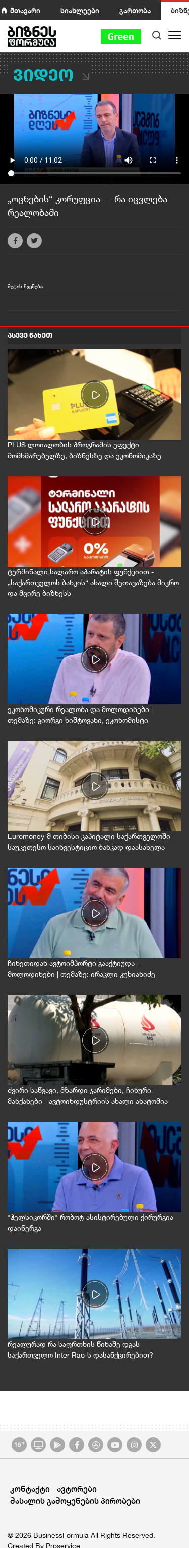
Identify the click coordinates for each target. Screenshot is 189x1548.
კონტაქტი (30, 1488)
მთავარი (25, 10)
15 (19, 1443)
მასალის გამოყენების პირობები (75, 1500)
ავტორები (77, 1488)
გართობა (135, 10)
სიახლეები (79, 10)
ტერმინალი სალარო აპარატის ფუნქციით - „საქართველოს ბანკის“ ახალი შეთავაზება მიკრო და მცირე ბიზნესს (93, 582)
